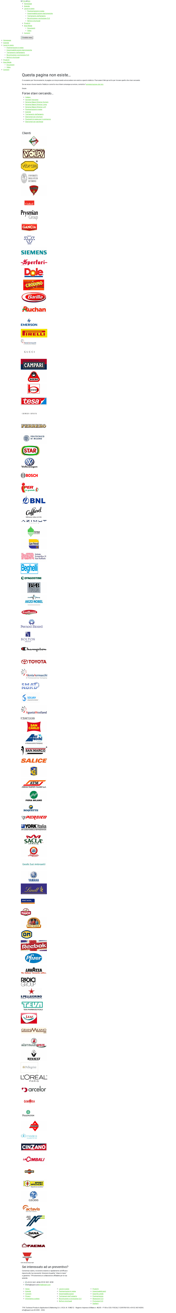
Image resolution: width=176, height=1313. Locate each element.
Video (29, 31)
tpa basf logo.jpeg (31, 100)
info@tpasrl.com (45, 1285)
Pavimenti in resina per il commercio (38, 119)
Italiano (28, 97)
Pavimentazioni (97, 1296)
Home (27, 1289)
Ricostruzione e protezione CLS (38, 18)
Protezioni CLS (97, 1301)
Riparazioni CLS (97, 1299)
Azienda (27, 6)
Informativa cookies (32, 1299)
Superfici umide (97, 1294)
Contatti (27, 33)
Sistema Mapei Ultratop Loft (35, 107)
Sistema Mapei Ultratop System (36, 102)
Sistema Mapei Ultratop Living (36, 105)
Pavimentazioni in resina (35, 11)
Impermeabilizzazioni (66, 1294)
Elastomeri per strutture (34, 117)
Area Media (28, 26)
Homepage (28, 4)
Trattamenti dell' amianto (68, 1296)
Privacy (28, 1296)
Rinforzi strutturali (33, 21)
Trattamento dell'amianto (36, 16)
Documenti (31, 28)
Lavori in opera (29, 9)
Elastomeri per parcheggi (34, 122)
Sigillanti (95, 1304)
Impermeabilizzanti (99, 1291)
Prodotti (27, 23)
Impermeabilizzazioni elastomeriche (40, 13)
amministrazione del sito (94, 84)
